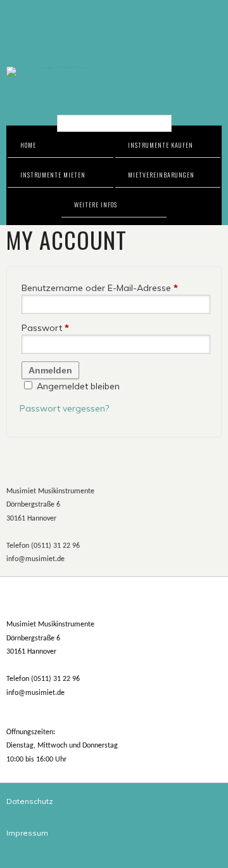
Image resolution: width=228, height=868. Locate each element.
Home (28, 145)
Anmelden (50, 370)
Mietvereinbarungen (161, 174)
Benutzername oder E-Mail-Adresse (100, 288)
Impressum (27, 833)
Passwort (45, 328)
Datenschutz (29, 801)
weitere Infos (95, 204)
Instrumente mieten (53, 174)
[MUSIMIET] (114, 72)
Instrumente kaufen (160, 145)
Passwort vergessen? (64, 408)
